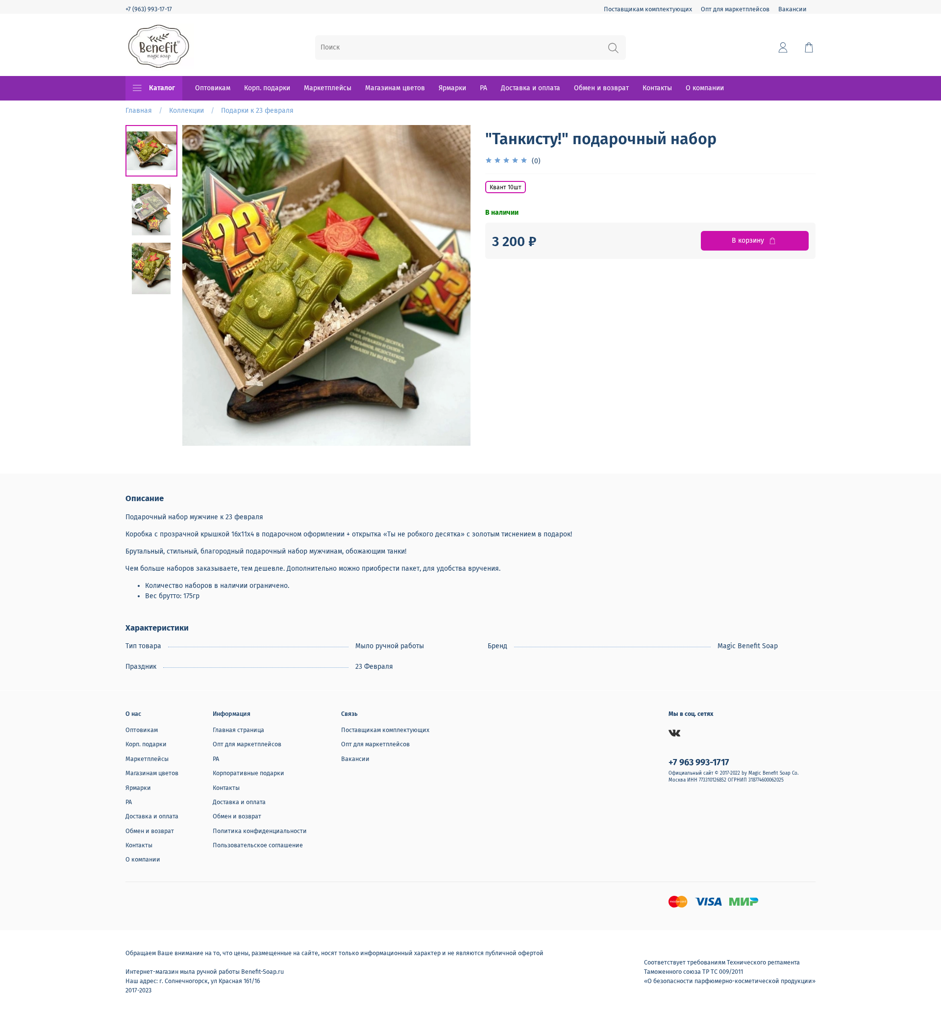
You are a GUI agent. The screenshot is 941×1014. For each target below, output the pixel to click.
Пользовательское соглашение (258, 845)
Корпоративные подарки (248, 773)
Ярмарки (452, 88)
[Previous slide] (199, 285)
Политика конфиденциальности (260, 831)
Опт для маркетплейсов (735, 9)
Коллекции (186, 110)
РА (483, 88)
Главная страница (238, 730)
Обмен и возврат (601, 88)
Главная (138, 110)
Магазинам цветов (395, 88)
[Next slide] (453, 285)
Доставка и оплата (530, 88)
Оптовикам (212, 88)
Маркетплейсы (327, 88)
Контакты (657, 88)
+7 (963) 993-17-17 (148, 9)
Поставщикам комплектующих (648, 9)
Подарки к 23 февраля (257, 110)
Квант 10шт (505, 187)
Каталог (162, 88)
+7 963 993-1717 (699, 762)
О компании (705, 88)
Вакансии (792, 9)
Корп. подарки (267, 88)
